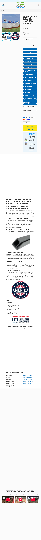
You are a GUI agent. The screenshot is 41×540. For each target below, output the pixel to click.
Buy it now (30, 129)
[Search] (3, 10)
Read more (31, 150)
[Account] (37, 10)
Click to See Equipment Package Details (29, 39)
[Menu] (1, 10)
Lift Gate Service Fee (28, 110)
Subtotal (25, 106)
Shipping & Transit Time (29, 113)
